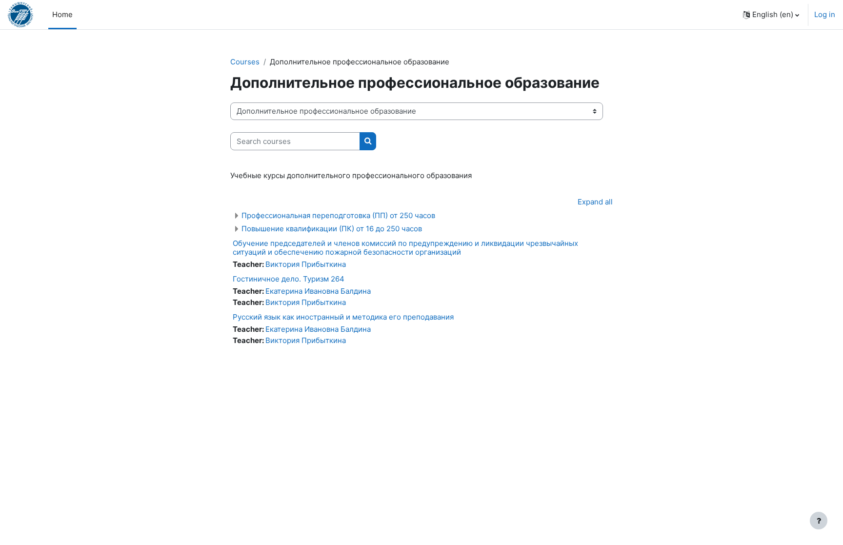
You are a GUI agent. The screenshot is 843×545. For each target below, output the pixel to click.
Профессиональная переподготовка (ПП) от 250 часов (338, 215)
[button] (771, 14)
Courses (245, 61)
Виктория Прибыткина (305, 264)
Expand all (595, 201)
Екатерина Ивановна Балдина (318, 291)
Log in (824, 14)
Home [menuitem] (62, 14)
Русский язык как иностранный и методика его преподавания (343, 317)
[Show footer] (818, 520)
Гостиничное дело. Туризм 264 (288, 278)
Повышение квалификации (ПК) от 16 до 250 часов (331, 228)
